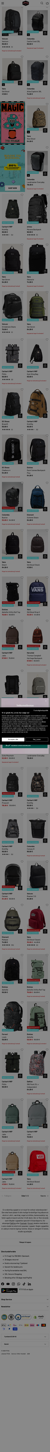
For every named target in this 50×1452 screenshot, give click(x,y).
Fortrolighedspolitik (41, 710)
